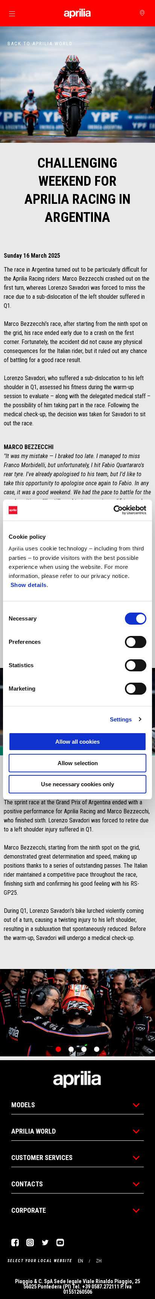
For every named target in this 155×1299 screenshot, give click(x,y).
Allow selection (78, 763)
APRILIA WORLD (33, 1131)
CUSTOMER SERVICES (42, 1157)
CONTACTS (27, 1184)
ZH (99, 1261)
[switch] (135, 642)
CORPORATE (28, 1210)
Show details (29, 585)
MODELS (23, 1105)
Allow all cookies (77, 741)
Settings (121, 719)
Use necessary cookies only (77, 784)
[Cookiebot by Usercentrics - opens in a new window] (113, 510)
